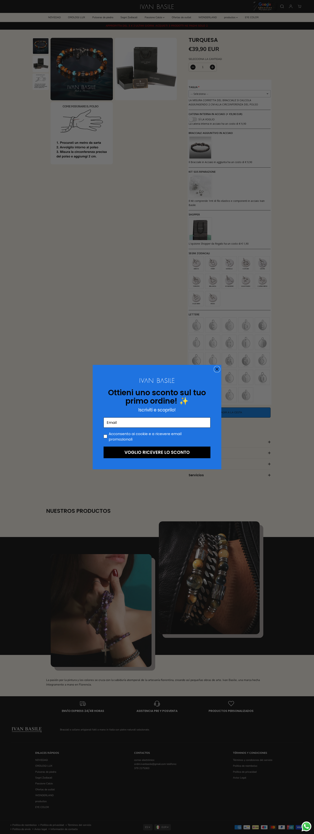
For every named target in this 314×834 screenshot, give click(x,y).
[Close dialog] (217, 369)
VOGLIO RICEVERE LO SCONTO (157, 452)
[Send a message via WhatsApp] (306, 826)
